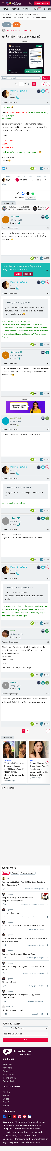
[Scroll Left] (3, 208)
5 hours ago (26, 917)
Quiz (35, 9)
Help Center (8, 1074)
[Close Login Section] (47, 270)
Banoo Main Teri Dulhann (18, 30)
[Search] (30, 3)
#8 (48, 578)
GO (34, 84)
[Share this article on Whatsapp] (33, 193)
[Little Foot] (4, 180)
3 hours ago (27, 973)
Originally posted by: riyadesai (18, 487)
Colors (6, 1098)
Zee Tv (6, 1095)
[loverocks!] (17, 180)
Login (37, 3)
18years (9, 179)
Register (45, 3)
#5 (48, 429)
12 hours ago (31, 945)
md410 (42, 1014)
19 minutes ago (26, 904)
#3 (48, 293)
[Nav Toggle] (3, 3)
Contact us (8, 1071)
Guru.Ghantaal (39, 973)
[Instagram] (19, 1116)
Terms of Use (9, 1077)
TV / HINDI (7, 760)
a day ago (32, 986)
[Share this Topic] (18, 193)
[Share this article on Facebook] (23, 193)
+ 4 (47, 91)
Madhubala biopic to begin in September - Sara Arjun (23, 968)
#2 (48, 228)
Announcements (27, 873)
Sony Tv (7, 1102)
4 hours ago (29, 889)
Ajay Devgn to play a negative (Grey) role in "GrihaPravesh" (21, 996)
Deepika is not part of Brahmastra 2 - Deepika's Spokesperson (19, 899)
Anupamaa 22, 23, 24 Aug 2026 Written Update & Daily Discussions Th (23, 883)
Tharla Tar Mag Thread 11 (13, 1010)
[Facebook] (4, 1116)
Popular (15, 873)
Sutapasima (40, 889)
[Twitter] (9, 1116)
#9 (48, 642)
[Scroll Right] (47, 208)
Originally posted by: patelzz (17, 302)
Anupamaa (9, 878)
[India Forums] (13, 3)
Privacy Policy (9, 1081)
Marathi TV (9, 1007)
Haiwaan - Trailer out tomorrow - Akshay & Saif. (23, 926)
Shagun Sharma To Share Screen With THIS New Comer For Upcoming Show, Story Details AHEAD (40, 769)
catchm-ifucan (39, 904)
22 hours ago (31, 958)
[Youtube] (14, 1116)
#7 (48, 529)
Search (46, 78)
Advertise (7, 1067)
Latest (5, 873)
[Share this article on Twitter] (28, 193)
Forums (15, 9)
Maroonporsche (38, 917)
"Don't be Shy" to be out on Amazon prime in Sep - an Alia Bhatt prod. (24, 939)
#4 (48, 363)
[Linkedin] (29, 1116)
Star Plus (7, 1092)
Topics (26, 9)
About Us (7, 1064)
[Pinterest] (24, 1116)
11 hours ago (31, 929)
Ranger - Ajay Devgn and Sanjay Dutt (18, 954)
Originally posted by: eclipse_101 (19, 587)
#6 (48, 478)
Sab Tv (6, 1105)
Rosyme (41, 929)
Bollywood (9, 894)
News (5, 9)
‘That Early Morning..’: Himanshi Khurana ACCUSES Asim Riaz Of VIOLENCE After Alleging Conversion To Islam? (14, 770)
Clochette (41, 1001)
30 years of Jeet (9, 982)
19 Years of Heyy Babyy (12, 913)
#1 (48, 102)
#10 (47, 693)
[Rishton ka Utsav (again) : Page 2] (43, 84)
